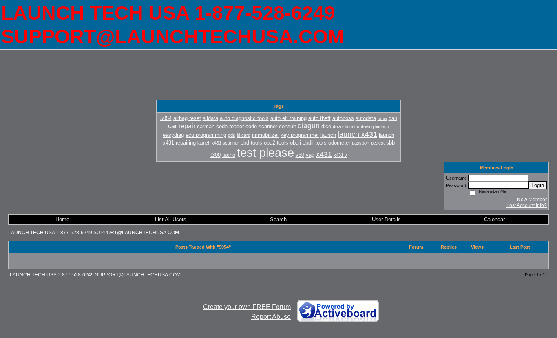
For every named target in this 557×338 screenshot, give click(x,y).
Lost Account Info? (526, 205)
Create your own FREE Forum (247, 306)
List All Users (170, 219)
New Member (532, 199)
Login (537, 185)
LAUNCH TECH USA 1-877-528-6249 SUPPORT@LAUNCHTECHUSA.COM (93, 233)
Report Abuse (271, 316)
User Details (386, 219)
